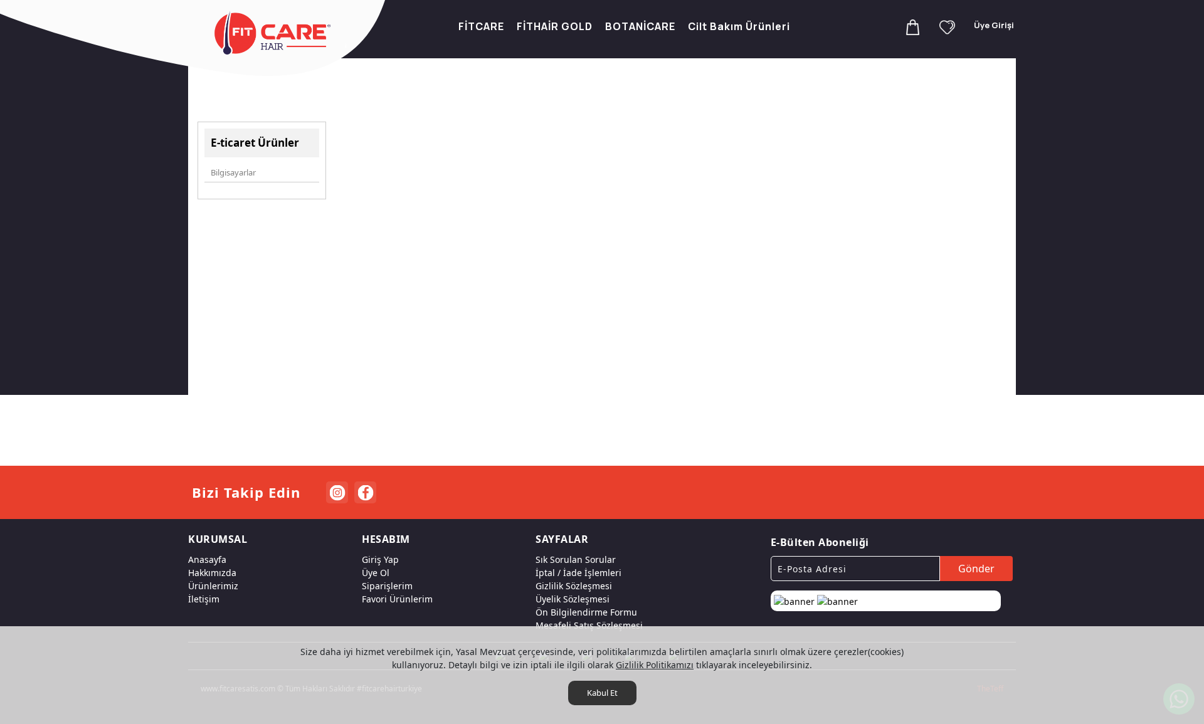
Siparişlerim (387, 586)
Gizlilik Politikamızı (655, 665)
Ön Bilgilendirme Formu (586, 612)
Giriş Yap (380, 559)
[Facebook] (365, 492)
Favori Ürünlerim (397, 599)
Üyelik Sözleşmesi (573, 599)
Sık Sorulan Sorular (576, 559)
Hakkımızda (212, 573)
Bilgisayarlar (233, 172)
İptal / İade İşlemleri (578, 573)
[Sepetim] (913, 26)
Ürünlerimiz (213, 586)
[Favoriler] (947, 26)
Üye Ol (375, 573)
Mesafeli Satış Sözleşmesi (589, 625)
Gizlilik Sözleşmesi (574, 586)
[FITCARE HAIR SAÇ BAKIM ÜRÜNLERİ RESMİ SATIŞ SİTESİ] (275, 33)
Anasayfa (207, 559)
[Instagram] (337, 492)
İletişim (203, 599)
